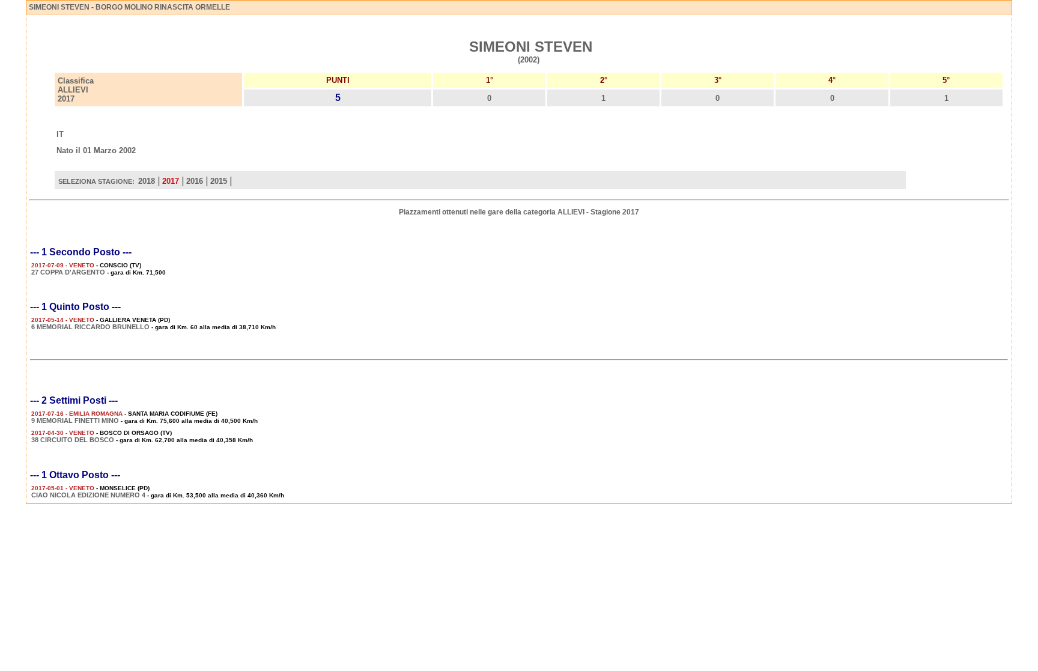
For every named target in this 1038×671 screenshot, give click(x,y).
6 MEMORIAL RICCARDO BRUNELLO (90, 326)
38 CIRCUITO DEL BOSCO (72, 439)
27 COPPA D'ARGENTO (68, 272)
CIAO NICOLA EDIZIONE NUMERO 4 (88, 495)
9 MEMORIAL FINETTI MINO (75, 420)
